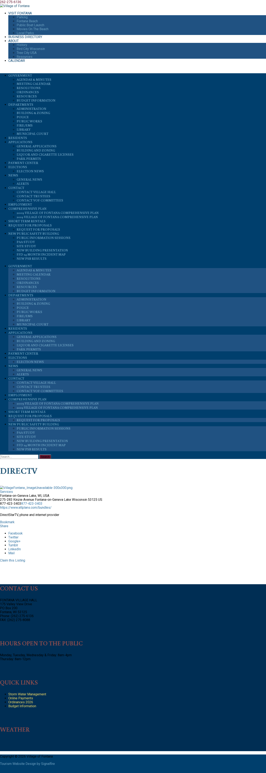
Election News (30, 171)
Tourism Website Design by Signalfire (27, 764)
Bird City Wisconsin (31, 49)
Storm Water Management (27, 694)
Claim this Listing (12, 560)
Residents (17, 138)
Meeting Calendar (33, 84)
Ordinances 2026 (20, 702)
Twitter (13, 537)
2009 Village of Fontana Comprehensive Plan (58, 213)
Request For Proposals (30, 225)
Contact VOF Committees (40, 200)
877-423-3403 (31, 504)
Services (6, 492)
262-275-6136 (10, 2)
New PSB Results (32, 258)
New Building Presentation (42, 250)
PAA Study (26, 242)
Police (23, 117)
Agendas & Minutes (34, 79)
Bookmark (7, 522)
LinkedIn (14, 549)
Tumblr (13, 545)
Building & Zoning (33, 113)
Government (20, 75)
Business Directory (25, 37)
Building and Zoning (36, 150)
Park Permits (29, 159)
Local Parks (25, 33)
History (22, 45)
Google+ (14, 541)
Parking (22, 17)
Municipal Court (32, 134)
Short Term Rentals (27, 221)
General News (29, 179)
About (13, 41)
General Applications (37, 146)
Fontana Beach (27, 21)
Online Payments (20, 698)
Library (24, 129)
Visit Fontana (20, 13)
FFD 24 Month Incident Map (41, 254)
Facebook (15, 533)
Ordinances (28, 92)
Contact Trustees (33, 196)
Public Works (29, 121)
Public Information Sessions (43, 238)
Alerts (23, 183)
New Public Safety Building (33, 233)
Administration (31, 109)
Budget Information (36, 100)
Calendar (16, 61)
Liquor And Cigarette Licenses (45, 154)
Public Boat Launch (30, 25)
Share (4, 526)
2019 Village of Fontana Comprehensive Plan (57, 217)
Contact (16, 188)
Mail (11, 553)
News (13, 175)
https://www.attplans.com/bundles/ (26, 508)
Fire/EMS (25, 125)
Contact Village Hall (36, 192)
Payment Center (23, 163)
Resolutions (29, 88)
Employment (20, 204)
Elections (17, 167)
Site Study (26, 246)
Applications (20, 142)
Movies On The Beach (32, 29)
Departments (20, 104)
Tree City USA (27, 53)
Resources (24, 57)
